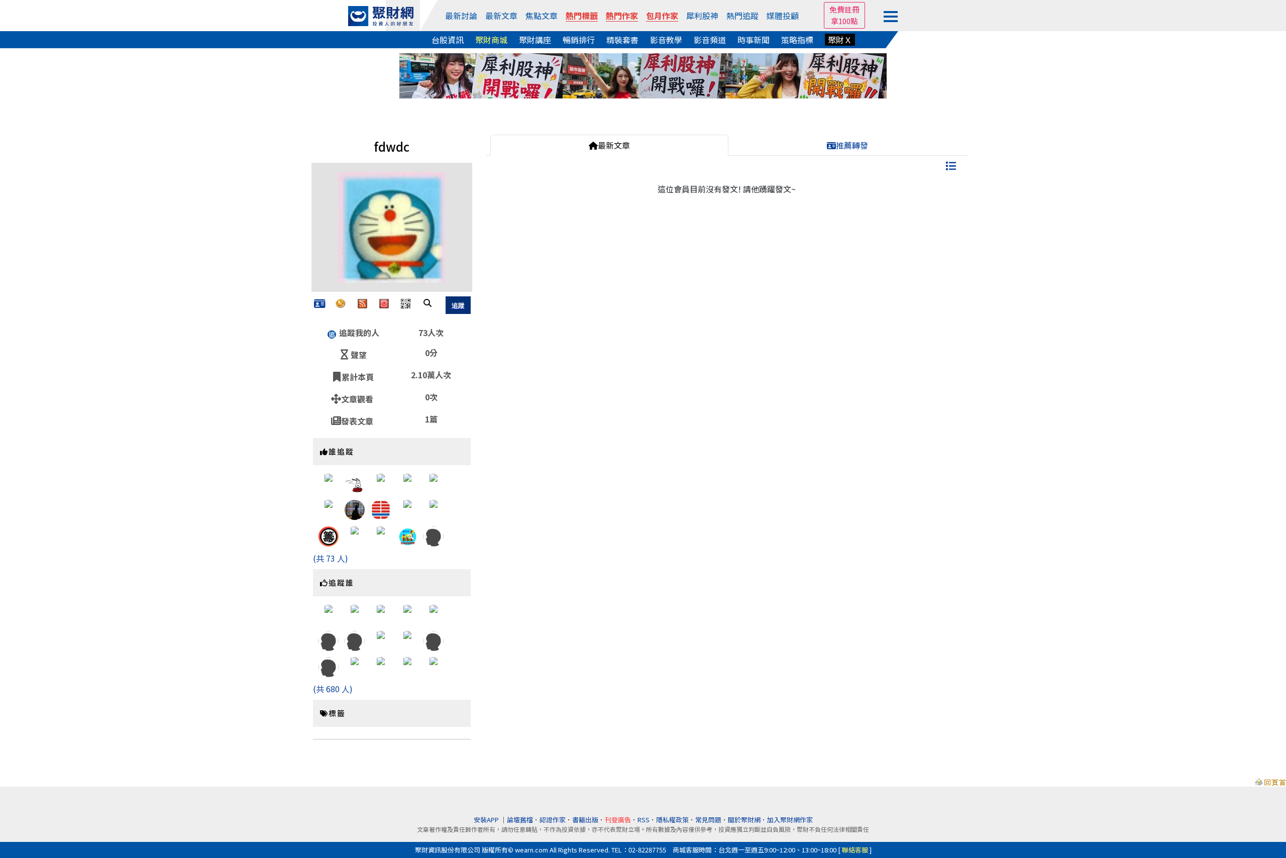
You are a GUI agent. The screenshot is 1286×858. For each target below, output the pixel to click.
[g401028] (407, 613)
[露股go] (407, 535)
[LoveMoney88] (407, 483)
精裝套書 (622, 40)
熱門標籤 (582, 16)
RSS (643, 819)
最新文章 (501, 16)
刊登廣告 (618, 819)
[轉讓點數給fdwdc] (340, 302)
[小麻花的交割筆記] (355, 613)
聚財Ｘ (840, 40)
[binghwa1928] (433, 639)
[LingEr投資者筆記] (434, 666)
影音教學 (666, 40)
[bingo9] (355, 639)
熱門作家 (622, 16)
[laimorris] (381, 509)
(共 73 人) (330, 558)
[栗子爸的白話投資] (381, 666)
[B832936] (434, 613)
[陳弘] (434, 483)
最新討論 (461, 16)
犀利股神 (702, 16)
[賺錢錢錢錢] (328, 666)
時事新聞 (753, 40)
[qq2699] (355, 483)
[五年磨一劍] (355, 509)
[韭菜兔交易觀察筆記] (407, 666)
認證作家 (553, 819)
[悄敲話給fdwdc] (384, 302)
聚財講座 (535, 40)
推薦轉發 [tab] (852, 145)
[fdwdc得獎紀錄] (320, 304)
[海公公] (355, 666)
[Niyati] (407, 639)
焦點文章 (541, 16)
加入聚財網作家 (790, 819)
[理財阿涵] (329, 483)
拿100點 (844, 21)
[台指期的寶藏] (381, 639)
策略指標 (797, 40)
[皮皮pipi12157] (381, 535)
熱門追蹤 (742, 16)
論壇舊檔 (520, 819)
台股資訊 (448, 40)
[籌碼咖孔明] (328, 535)
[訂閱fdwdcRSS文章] (362, 302)
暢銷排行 (579, 40)
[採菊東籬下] (407, 509)
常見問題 (708, 819)
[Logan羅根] (434, 509)
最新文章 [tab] (614, 145)
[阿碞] (329, 613)
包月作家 (662, 16)
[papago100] (328, 639)
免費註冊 (844, 9)
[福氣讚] (433, 535)
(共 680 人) (333, 689)
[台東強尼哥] (329, 509)
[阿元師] (355, 535)
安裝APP (487, 819)
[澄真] (381, 613)
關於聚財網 (744, 819)
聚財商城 (491, 40)
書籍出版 (585, 819)
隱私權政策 (672, 819)
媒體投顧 (783, 16)
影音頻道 (710, 40)
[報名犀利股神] (643, 74)
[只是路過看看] (381, 483)
